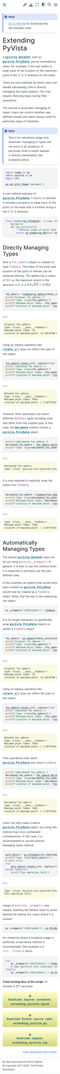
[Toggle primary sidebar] (4, 4)
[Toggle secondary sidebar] (55, 4)
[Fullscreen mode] (37, 4)
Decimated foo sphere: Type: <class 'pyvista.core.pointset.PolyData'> (30, 467)
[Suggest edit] (25, 4)
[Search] (49, 4)
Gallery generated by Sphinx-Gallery (40, 1051)
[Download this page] (31, 5)
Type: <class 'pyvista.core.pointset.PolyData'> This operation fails (30, 892)
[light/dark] (43, 4)
